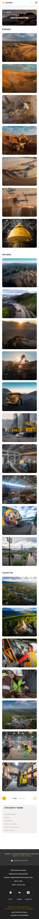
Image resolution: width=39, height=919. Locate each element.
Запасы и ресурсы (10, 824)
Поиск (31, 2)
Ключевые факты (10, 814)
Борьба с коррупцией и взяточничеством (18, 877)
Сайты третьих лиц (18, 884)
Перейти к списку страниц (21, 856)
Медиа (8, 12)
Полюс (12, 2)
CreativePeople (23, 915)
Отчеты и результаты (11, 827)
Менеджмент (8, 821)
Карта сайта (18, 881)
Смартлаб (28, 899)
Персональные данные (18, 870)
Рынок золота (9, 830)
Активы (6, 817)
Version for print (21, 860)
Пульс (11, 899)
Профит (19, 899)
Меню (36, 2)
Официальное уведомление (18, 874)
